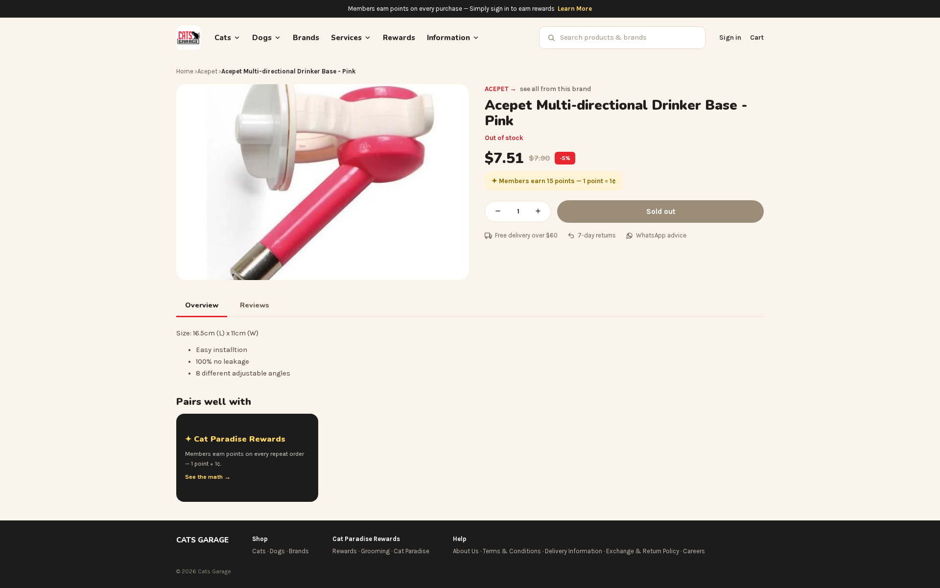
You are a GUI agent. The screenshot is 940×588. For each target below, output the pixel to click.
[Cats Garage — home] (188, 37)
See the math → (208, 476)
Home (184, 71)
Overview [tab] (201, 305)
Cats (259, 551)
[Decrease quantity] (498, 211)
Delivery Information (573, 551)
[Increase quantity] (538, 211)
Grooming (375, 551)
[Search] (551, 38)
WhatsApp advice (661, 235)
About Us (466, 551)
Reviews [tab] (254, 305)
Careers (694, 551)
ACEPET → (501, 89)
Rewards (399, 38)
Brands (306, 38)
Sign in (730, 37)
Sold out (660, 211)
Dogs (277, 551)
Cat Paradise (411, 551)
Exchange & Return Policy (642, 551)
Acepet (207, 71)
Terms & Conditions (512, 551)
